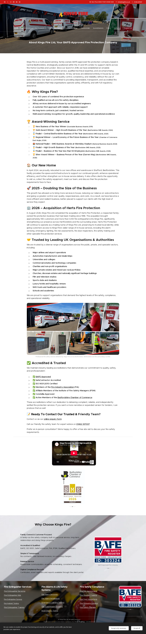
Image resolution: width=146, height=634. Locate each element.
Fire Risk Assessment (88, 591)
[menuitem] (17, 28)
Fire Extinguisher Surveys (13, 599)
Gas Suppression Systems (52, 607)
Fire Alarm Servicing (50, 594)
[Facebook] (4, 2)
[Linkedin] (13, 2)
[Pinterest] (19, 2)
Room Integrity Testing (50, 611)
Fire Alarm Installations (51, 598)
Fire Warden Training (88, 595)
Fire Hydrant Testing (11, 603)
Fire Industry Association (62, 387)
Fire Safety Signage (88, 607)
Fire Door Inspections (88, 599)
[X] (7, 2)
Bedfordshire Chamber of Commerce (75, 397)
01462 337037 (138, 2)
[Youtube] (16, 2)
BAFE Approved (43, 376)
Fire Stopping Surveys (89, 603)
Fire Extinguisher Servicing (14, 591)
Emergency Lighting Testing (53, 603)
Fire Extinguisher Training (14, 607)
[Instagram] (10, 2)
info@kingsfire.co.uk (124, 2)
